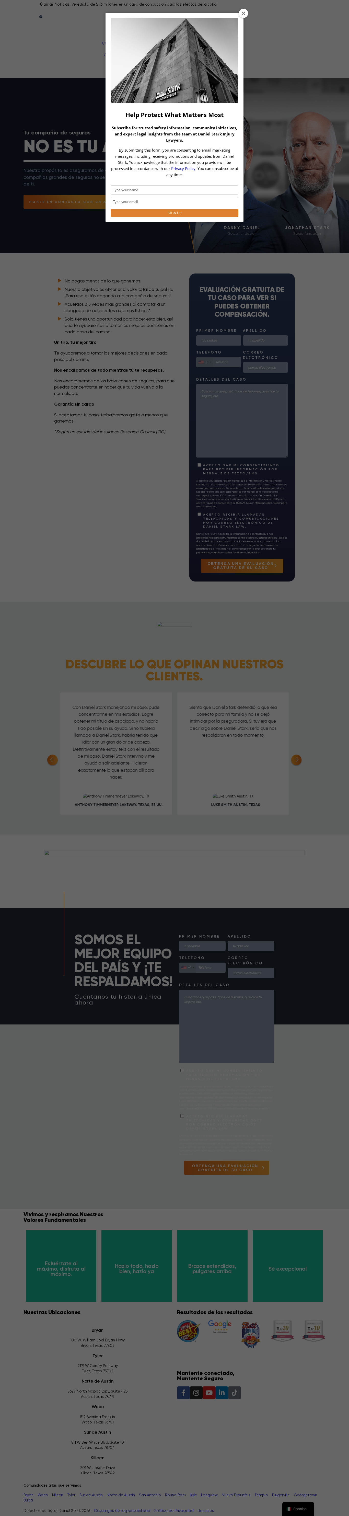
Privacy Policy (183, 168)
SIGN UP (174, 213)
